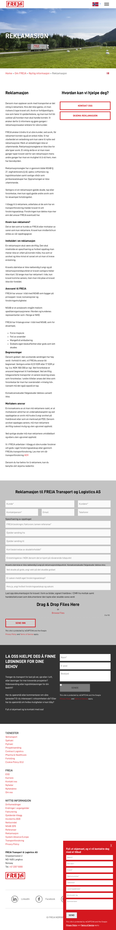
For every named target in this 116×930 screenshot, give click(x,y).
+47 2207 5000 (16, 867)
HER (26, 455)
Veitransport (11, 737)
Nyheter (9, 785)
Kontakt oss (85, 106)
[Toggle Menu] (106, 4)
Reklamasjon (11, 833)
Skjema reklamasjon (85, 115)
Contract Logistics (14, 751)
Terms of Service (87, 925)
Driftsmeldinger (13, 804)
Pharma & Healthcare (15, 755)
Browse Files (58, 613)
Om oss (9, 792)
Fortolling (10, 758)
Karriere (9, 778)
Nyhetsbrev (11, 789)
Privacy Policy (71, 925)
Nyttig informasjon (39, 73)
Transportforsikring (14, 840)
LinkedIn (25, 899)
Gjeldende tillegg (13, 815)
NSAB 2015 (10, 826)
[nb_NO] (108, 73)
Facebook (50, 899)
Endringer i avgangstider (17, 808)
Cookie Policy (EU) (14, 762)
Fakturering (11, 812)
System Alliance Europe (17, 837)
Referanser (10, 830)
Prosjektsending (13, 748)
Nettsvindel (11, 822)
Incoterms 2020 (12, 819)
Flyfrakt (9, 744)
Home (8, 73)
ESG (7, 774)
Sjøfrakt (9, 740)
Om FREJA (20, 73)
